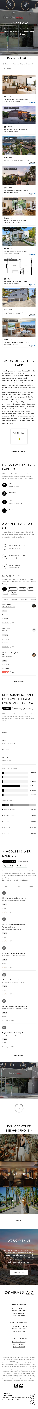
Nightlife (15, 593)
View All (19, 1220)
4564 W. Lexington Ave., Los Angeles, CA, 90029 (14, 1008)
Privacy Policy (16, 1399)
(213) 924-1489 (19, 1344)
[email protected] (19, 1342)
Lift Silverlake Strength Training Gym (11, 653)
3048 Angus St (7, 656)
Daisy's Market (6, 604)
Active (31, 589)
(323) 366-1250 (19, 1331)
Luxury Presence (26, 1397)
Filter (9, 69)
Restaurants (13, 589)
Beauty (6, 593)
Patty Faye (5, 628)
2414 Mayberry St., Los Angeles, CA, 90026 (13, 1035)
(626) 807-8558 (19, 1316)
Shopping (23, 589)
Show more (19, 681)
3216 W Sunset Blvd (8, 607)
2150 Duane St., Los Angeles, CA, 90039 (12, 929)
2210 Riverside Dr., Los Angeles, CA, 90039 (13, 982)
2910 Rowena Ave (8, 631)
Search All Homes (19, 451)
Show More (19, 1055)
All (5, 589)
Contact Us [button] (19, 1272)
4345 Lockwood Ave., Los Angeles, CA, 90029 (13, 955)
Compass (12, 1361)
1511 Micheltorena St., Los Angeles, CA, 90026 (13, 900)
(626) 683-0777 (19, 1313)
